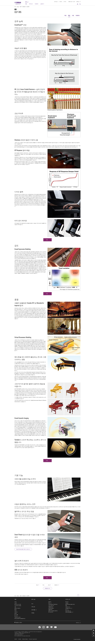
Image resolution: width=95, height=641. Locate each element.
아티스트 (31, 3)
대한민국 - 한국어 (72, 1)
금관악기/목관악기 (17, 608)
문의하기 (49, 601)
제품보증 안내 (50, 606)
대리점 (33, 612)
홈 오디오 (16, 615)
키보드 (16, 603)
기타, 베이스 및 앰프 (18, 605)
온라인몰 (55, 1)
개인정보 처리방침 (25, 639)
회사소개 (66, 601)
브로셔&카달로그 (51, 608)
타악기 (16, 610)
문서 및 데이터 (50, 612)
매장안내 (60, 1)
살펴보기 (42, 3)
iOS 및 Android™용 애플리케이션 (20, 618)
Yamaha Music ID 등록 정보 (52, 604)
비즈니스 (77, 1)
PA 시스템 (16, 614)
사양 (73, 15)
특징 (69, 15)
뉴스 (32, 603)
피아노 (26, 2)
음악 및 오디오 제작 (18, 604)
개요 (65, 15)
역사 (66, 609)
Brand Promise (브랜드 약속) (70, 604)
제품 (26, 3)
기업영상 (66, 603)
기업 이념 (67, 606)
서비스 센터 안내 (51, 605)
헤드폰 (16, 613)
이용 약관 (19, 639)
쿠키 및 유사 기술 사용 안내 (33, 639)
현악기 (16, 609)
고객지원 (64, 1)
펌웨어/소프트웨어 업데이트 (52, 610)
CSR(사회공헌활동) (68, 612)
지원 (49, 599)
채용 (66, 605)
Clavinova (23, 6)
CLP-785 (28, 6)
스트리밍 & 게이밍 (17, 617)
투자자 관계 (67, 610)
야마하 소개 (67, 599)
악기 (15, 6)
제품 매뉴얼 (50, 609)
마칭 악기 (16, 612)
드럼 (15, 606)
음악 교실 (33, 599)
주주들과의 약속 (68, 608)
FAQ (49, 603)
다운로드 (36, 3)
